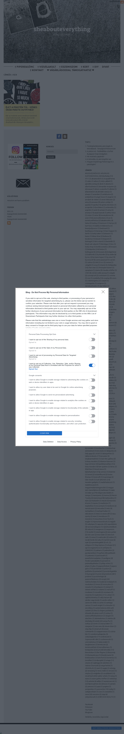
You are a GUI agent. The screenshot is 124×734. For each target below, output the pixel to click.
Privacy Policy (75, 442)
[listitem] (62, 334)
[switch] (92, 339)
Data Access (62, 442)
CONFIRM (44, 433)
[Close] (104, 292)
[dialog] (62, 367)
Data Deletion (48, 442)
